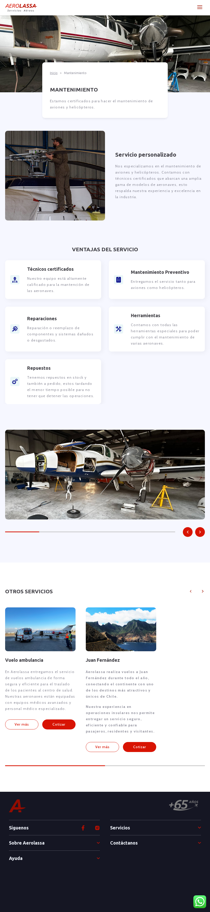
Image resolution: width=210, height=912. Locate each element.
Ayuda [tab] (16, 858)
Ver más (22, 724)
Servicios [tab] (120, 827)
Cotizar (58, 724)
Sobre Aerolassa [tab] (27, 842)
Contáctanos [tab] (124, 842)
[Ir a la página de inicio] (21, 8)
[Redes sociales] (97, 827)
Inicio (54, 73)
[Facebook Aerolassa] (83, 827)
